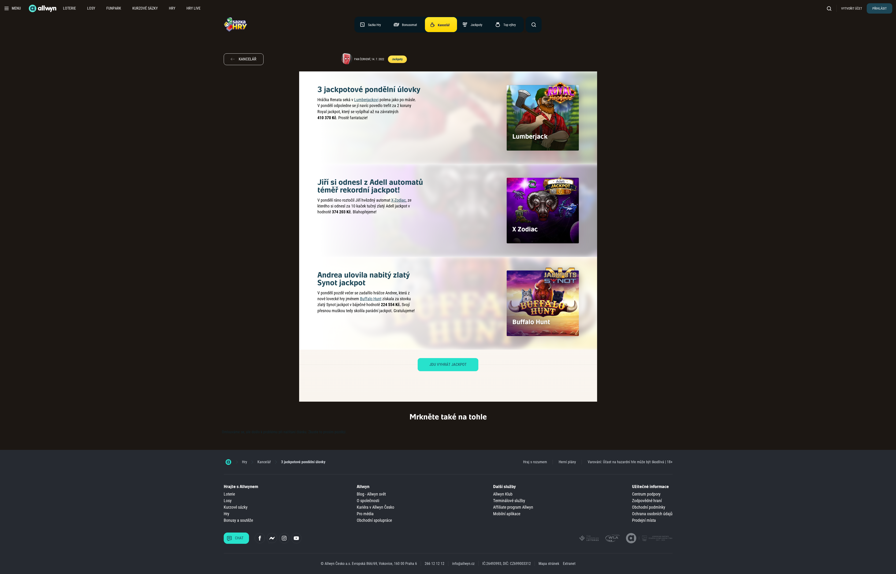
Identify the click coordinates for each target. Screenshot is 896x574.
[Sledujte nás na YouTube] (296, 538)
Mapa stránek (549, 563)
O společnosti (368, 500)
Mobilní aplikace (506, 513)
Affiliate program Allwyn (513, 507)
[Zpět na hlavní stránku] (43, 8)
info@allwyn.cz (463, 563)
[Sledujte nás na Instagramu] (284, 538)
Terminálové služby (509, 500)
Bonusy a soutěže (238, 520)
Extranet (569, 563)
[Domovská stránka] (228, 462)
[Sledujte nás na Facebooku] (260, 538)
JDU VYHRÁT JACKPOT (448, 364)
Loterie (69, 8)
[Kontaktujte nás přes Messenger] (272, 538)
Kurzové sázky (145, 8)
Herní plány (567, 462)
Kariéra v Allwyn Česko (375, 507)
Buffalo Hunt (370, 298)
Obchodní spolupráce (374, 520)
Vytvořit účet (851, 8)
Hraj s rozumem (535, 462)
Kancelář (264, 462)
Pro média (365, 513)
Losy (91, 8)
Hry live (193, 8)
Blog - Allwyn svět (371, 494)
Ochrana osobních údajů (652, 513)
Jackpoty (397, 59)
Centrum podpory (646, 494)
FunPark (113, 8)
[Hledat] (831, 8)
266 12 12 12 (434, 563)
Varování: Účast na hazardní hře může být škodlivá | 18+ (630, 462)
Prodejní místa (644, 520)
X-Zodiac (398, 200)
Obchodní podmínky (648, 507)
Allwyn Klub (503, 494)
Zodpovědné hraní (647, 500)
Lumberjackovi (366, 99)
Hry (172, 8)
